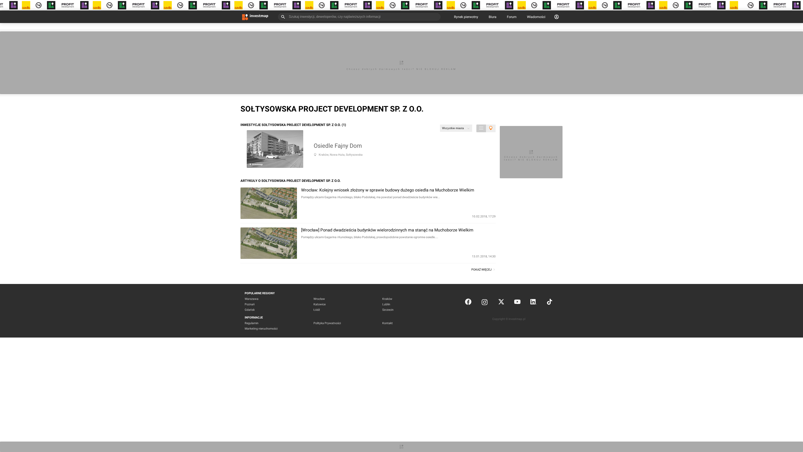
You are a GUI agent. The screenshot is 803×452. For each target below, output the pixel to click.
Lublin (386, 304)
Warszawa (251, 298)
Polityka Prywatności (327, 323)
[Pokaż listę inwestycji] (481, 128)
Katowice (319, 304)
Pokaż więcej (481, 269)
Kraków (387, 298)
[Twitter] (501, 303)
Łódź (316, 309)
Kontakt (387, 323)
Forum (512, 17)
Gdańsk (250, 309)
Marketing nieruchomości (261, 328)
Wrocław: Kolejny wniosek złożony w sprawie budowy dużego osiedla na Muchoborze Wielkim (387, 190)
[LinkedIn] (533, 303)
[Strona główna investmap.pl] (255, 17)
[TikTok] (549, 303)
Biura (492, 17)
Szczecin (388, 309)
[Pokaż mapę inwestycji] (491, 128)
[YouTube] (517, 303)
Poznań (250, 304)
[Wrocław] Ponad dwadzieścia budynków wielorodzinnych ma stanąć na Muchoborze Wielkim (387, 229)
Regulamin (251, 323)
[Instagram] (484, 303)
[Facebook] (468, 303)
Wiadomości (536, 17)
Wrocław (319, 298)
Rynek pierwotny (466, 17)
